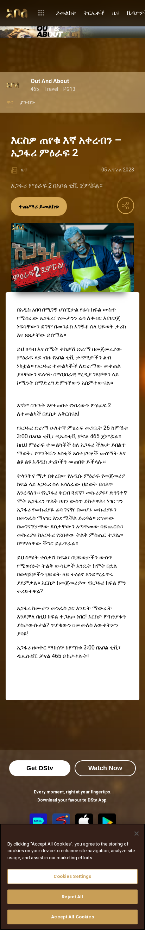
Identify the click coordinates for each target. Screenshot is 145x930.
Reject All (72, 896)
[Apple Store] (84, 822)
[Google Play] (107, 822)
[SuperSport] (61, 822)
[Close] (136, 833)
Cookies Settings (72, 876)
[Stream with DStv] (38, 822)
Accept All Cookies (72, 916)
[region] (72, 877)
